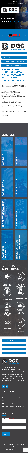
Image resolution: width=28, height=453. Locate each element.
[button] (2, 36)
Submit (6, 434)
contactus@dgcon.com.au (12, 403)
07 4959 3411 (14, 1)
